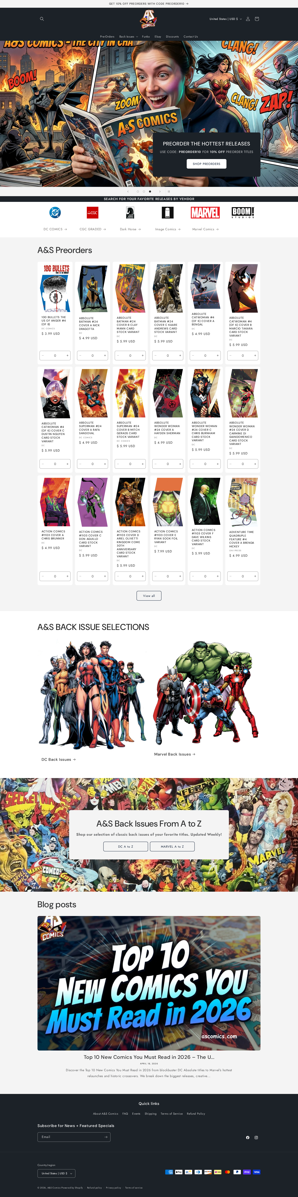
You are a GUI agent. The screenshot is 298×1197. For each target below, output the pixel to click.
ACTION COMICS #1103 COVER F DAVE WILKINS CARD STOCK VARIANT (203, 537)
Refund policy (94, 1187)
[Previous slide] (127, 191)
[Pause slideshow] (170, 191)
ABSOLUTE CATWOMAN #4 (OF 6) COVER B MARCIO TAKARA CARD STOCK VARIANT (241, 326)
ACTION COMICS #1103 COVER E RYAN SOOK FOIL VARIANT (166, 537)
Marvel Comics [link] (203, 229)
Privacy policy (113, 1187)
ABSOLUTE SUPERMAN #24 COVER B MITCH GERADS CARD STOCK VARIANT (128, 430)
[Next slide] (159, 191)
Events (136, 1114)
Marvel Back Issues (172, 754)
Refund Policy (196, 1114)
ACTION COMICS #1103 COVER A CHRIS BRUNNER (53, 535)
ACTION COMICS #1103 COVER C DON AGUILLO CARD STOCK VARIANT (91, 539)
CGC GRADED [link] (91, 229)
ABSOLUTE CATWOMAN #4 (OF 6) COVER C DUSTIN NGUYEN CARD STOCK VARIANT (53, 432)
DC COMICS (53, 229)
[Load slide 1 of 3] (138, 191)
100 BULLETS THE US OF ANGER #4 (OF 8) (54, 320)
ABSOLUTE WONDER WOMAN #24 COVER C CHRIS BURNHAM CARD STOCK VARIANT (204, 431)
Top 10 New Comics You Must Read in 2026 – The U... (149, 1057)
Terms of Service (172, 1114)
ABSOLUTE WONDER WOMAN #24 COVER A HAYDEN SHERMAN (167, 428)
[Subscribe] (105, 1137)
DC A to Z (125, 846)
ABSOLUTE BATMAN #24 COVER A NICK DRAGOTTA (89, 323)
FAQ (125, 1114)
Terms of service (134, 1187)
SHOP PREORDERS (207, 163)
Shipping (151, 1114)
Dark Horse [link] (128, 229)
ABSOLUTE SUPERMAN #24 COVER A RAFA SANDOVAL (90, 428)
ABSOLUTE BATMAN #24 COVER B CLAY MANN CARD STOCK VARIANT (128, 325)
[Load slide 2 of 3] (144, 191)
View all (149, 596)
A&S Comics (54, 1187)
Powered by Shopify (72, 1187)
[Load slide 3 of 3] (150, 191)
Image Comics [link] (165, 229)
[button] (42, 18)
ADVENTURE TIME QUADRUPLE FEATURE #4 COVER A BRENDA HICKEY (241, 539)
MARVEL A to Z (172, 846)
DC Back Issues (56, 759)
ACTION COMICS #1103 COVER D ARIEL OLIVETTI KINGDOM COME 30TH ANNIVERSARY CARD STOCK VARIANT (128, 544)
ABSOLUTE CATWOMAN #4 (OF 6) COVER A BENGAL (203, 319)
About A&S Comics (105, 1114)
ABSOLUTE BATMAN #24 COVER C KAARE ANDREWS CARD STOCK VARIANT (165, 325)
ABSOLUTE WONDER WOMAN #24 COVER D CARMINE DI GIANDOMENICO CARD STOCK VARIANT (242, 433)
